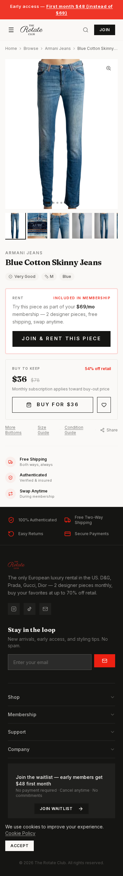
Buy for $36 (58, 404)
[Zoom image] (108, 68)
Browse (31, 48)
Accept (19, 845)
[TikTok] (29, 609)
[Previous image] (15, 134)
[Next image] (107, 134)
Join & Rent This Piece (61, 338)
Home (11, 48)
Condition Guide (74, 430)
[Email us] (45, 609)
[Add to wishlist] (104, 405)
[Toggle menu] (11, 30)
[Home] (31, 30)
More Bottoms (13, 430)
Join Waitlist (56, 808)
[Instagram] (14, 609)
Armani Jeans (58, 48)
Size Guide (43, 430)
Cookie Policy (20, 833)
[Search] (86, 30)
